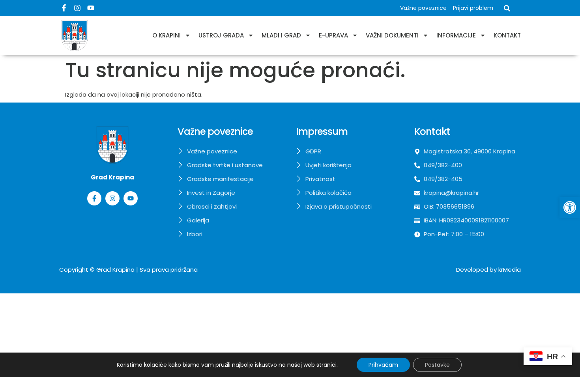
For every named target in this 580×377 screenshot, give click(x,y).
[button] (569, 207)
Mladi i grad (281, 35)
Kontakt (507, 35)
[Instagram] (77, 8)
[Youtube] (90, 8)
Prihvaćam (383, 365)
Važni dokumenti (392, 35)
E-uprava (333, 35)
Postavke (437, 365)
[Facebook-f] (64, 8)
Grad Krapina (115, 269)
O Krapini (166, 35)
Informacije (456, 35)
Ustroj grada (221, 35)
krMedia (509, 269)
